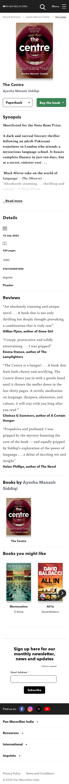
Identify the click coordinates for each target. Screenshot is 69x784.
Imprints (9, 756)
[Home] (15, 6)
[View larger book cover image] (34, 50)
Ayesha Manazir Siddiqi (38, 17)
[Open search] (42, 7)
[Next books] (62, 593)
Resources (11, 733)
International (13, 744)
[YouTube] (47, 709)
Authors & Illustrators (10, 17)
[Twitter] (39, 709)
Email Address (20, 672)
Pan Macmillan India (18, 722)
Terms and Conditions (40, 773)
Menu (55, 6)
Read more (13, 201)
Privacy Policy (11, 773)
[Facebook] (22, 709)
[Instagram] (30, 709)
